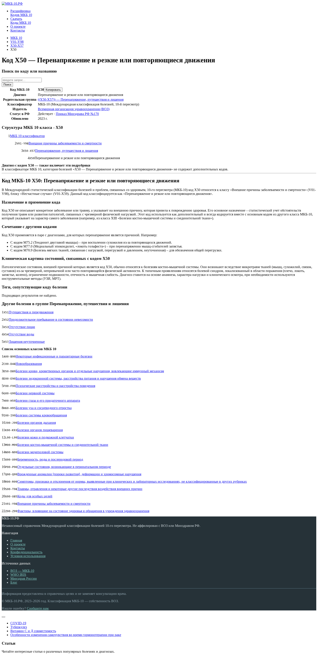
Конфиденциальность (26, 552)
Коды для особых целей (34, 496)
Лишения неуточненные (27, 341)
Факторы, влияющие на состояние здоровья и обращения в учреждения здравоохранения (83, 511)
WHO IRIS (18, 574)
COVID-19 (18, 623)
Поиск (7, 84)
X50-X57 (17, 45)
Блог (13, 582)
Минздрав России (23, 578)
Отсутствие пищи (22, 327)
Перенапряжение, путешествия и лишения (66, 150)
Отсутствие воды (21, 334)
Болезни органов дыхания (36, 422)
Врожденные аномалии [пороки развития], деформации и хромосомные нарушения (79, 474)
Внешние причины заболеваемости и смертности (65, 143)
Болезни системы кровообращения (41, 415)
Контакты (17, 548)
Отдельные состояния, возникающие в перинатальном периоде (64, 467)
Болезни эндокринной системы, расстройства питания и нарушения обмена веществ (78, 378)
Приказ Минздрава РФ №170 (77, 114)
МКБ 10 (16, 38)
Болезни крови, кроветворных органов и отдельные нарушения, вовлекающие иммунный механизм (90, 371)
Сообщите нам (37, 608)
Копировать (53, 89)
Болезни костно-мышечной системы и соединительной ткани (62, 445)
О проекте (18, 544)
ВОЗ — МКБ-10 (22, 571)
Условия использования (27, 556)
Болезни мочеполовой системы (40, 452)
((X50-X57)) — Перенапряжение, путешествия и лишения (81, 99)
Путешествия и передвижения (31, 312)
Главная (16, 540)
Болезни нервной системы (35, 393)
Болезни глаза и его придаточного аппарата (48, 400)
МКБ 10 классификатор (27, 136)
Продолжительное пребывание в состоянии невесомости (51, 319)
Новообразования (29, 364)
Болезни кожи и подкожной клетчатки (45, 437)
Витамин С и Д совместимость (33, 631)
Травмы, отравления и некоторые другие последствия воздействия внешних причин (79, 489)
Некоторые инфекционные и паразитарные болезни (54, 356)
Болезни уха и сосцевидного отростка (44, 408)
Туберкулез (18, 627)
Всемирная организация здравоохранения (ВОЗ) (73, 109)
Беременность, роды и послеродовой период (50, 459)
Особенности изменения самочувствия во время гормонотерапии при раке (65, 635)
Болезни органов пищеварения (40, 430)
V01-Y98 (17, 42)
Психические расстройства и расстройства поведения (55, 386)
